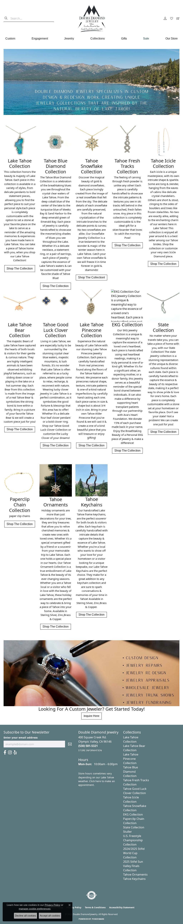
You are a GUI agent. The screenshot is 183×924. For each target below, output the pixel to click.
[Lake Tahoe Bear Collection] (20, 305)
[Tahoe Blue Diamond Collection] (55, 142)
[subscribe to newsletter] (70, 744)
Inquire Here (91, 715)
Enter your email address (21, 737)
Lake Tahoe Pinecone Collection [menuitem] (130, 758)
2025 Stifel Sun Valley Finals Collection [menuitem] (133, 866)
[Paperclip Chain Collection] (20, 480)
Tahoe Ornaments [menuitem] (135, 874)
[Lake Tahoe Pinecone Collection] (91, 305)
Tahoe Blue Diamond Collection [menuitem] (130, 771)
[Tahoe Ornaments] (55, 480)
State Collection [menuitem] (133, 827)
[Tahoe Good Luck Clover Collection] (55, 305)
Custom (10, 38)
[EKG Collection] (127, 305)
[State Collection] (163, 305)
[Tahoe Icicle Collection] (163, 142)
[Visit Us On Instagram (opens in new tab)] (10, 752)
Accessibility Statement (121, 907)
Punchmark (98, 919)
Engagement (40, 38)
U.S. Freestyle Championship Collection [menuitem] (133, 840)
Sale (146, 38)
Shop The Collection (20, 268)
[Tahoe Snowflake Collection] (91, 142)
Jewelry (69, 38)
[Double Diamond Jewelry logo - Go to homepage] (91, 18)
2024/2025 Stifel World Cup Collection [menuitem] (134, 853)
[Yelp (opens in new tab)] (15, 752)
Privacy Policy (52, 904)
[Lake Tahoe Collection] (20, 142)
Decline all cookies (25, 915)
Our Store (171, 38)
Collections (97, 38)
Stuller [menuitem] (127, 832)
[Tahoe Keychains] (91, 480)
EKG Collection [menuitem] (133, 814)
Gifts (124, 38)
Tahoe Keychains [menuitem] (134, 879)
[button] (165, 18)
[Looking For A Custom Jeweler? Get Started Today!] (91, 673)
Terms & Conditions (95, 907)
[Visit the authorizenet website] (91, 895)
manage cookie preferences (34, 908)
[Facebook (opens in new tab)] (5, 752)
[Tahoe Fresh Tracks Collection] (127, 142)
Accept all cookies (50, 915)
